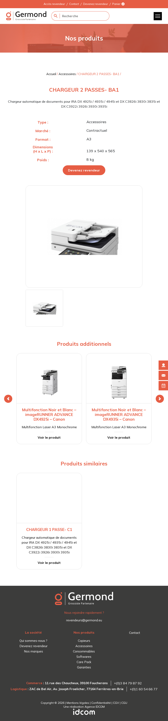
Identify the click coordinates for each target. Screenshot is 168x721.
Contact (74, 4)
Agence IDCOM (95, 707)
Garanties (84, 667)
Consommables (84, 651)
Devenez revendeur (95, 4)
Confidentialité (101, 703)
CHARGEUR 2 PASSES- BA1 (98, 74)
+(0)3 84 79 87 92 (128, 683)
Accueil (51, 74)
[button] (8, 399)
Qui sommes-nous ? (33, 641)
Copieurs (84, 641)
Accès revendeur (54, 4)
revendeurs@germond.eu (84, 620)
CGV (116, 703)
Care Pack (84, 662)
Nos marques (33, 651)
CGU (124, 703)
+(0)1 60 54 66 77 (144, 689)
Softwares (83, 657)
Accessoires (67, 74)
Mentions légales (78, 703)
